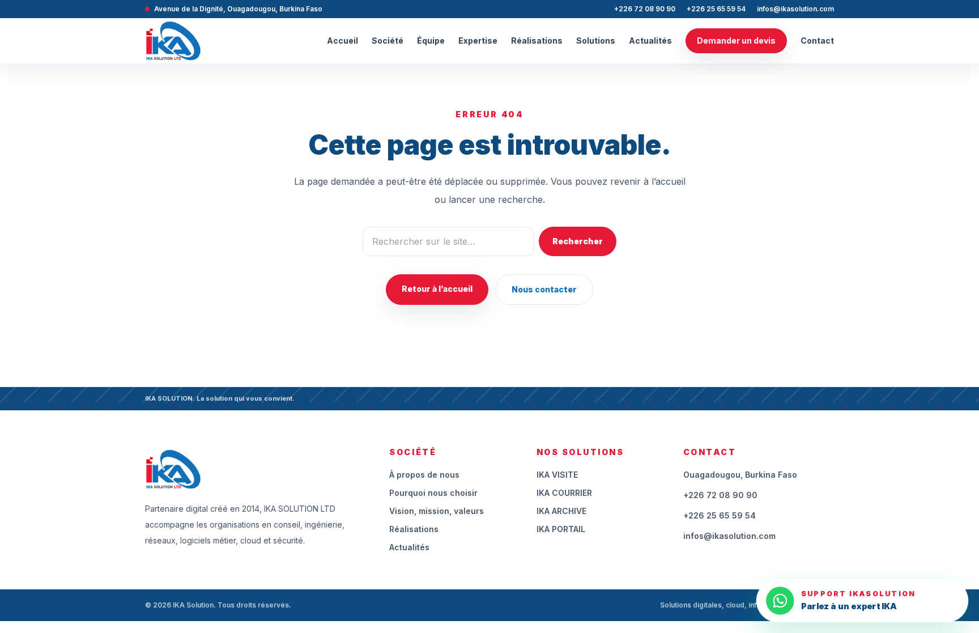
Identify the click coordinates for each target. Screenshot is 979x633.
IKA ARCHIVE (561, 511)
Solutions (595, 40)
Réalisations (537, 40)
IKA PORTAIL (561, 529)
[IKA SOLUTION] (173, 40)
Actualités (650, 40)
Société (387, 40)
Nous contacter (544, 289)
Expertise (477, 40)
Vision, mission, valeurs (436, 511)
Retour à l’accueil (437, 289)
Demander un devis (736, 40)
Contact (817, 40)
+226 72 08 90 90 (644, 9)
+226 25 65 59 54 (716, 9)
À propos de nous (424, 474)
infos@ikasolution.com (795, 9)
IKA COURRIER (564, 493)
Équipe (431, 40)
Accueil (342, 40)
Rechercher (577, 241)
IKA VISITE (557, 474)
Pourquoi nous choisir (433, 493)
